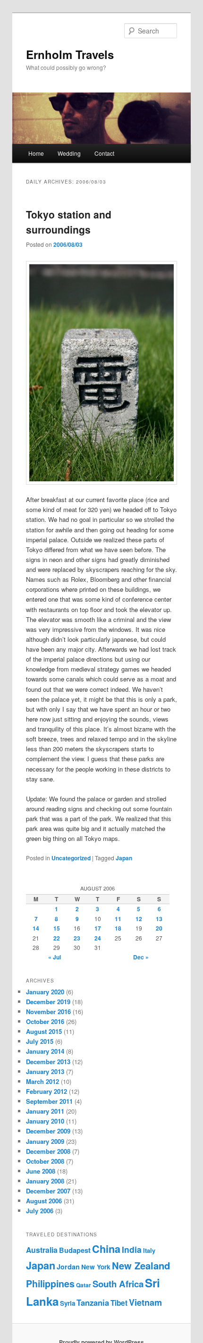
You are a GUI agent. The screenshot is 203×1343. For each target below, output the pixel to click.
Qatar (83, 1285)
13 (159, 919)
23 (77, 938)
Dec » (141, 957)
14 (36, 928)
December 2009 (48, 1130)
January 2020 (45, 991)
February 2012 (46, 1091)
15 (56, 928)
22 (56, 938)
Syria (67, 1303)
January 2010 (45, 1120)
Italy (149, 1250)
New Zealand (141, 1265)
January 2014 (45, 1051)
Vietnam (145, 1302)
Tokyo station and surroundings (68, 221)
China (106, 1249)
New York (95, 1266)
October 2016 (45, 1021)
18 (118, 928)
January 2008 (45, 1180)
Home (36, 153)
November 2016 (48, 1011)
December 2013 (48, 1061)
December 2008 (48, 1151)
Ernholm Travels (70, 54)
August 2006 (44, 1200)
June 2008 (40, 1171)
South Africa (118, 1283)
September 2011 (49, 1101)
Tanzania (92, 1302)
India (132, 1249)
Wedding (69, 153)
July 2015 (39, 1041)
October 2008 (45, 1161)
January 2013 (45, 1071)
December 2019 (48, 1001)
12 (138, 919)
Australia (42, 1249)
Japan (124, 858)
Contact (104, 153)
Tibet (118, 1303)
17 (97, 928)
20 (159, 928)
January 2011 (45, 1111)
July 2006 (39, 1210)
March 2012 (42, 1081)
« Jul (54, 957)
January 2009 (45, 1141)
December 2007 (48, 1190)
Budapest (75, 1250)
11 (118, 919)
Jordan (68, 1266)
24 (97, 938)
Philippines (50, 1283)
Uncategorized (71, 858)
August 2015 (44, 1031)
